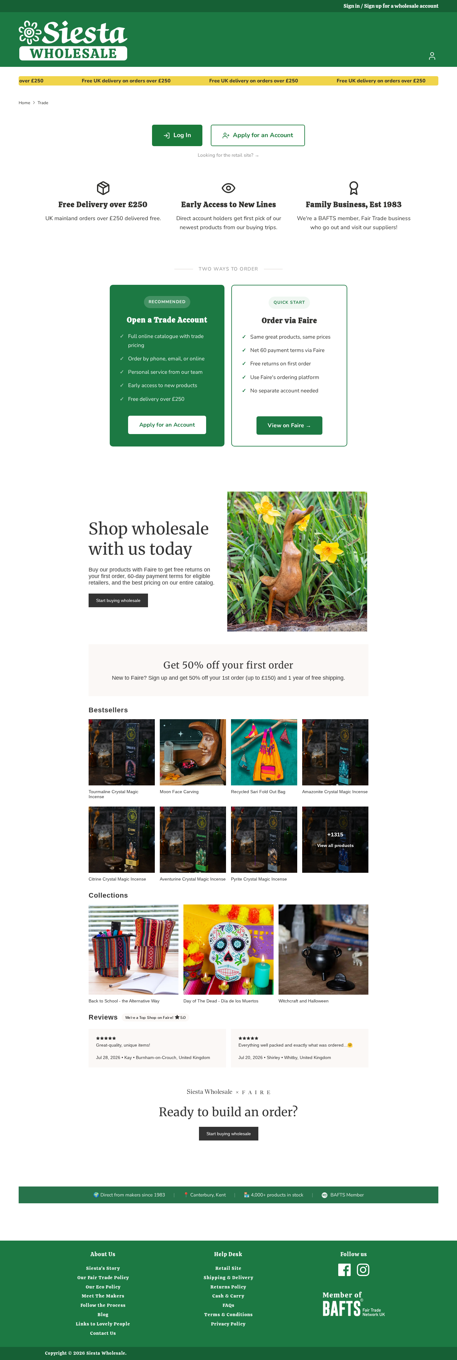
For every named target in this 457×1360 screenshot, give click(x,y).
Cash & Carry (228, 1296)
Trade (43, 103)
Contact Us (103, 1333)
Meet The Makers (103, 1296)
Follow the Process (103, 1305)
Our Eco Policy (103, 1287)
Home (24, 103)
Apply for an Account (263, 135)
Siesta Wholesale (105, 1353)
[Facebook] (344, 1270)
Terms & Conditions (228, 1314)
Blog (103, 1314)
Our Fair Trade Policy (103, 1277)
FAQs (228, 1305)
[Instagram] (363, 1270)
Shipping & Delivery (228, 1277)
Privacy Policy (228, 1324)
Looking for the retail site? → (228, 155)
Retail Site (228, 1268)
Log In (182, 135)
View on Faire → (289, 425)
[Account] (432, 56)
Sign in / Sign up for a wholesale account (391, 5)
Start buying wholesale (118, 600)
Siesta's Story (103, 1268)
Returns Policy (228, 1287)
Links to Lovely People (103, 1324)
